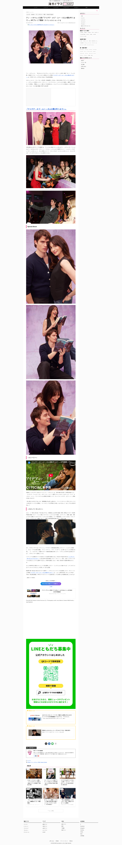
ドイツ (95, 53)
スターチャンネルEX (83, 36)
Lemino (88, 34)
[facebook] (49, 743)
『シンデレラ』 (71, 556)
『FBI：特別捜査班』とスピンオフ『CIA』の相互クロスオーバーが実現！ (67, 801)
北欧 (89, 55)
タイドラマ (45, 830)
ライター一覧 (83, 62)
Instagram (82, 828)
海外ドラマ (64, 824)
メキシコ (86, 55)
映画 (44, 14)
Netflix (91, 34)
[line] (52, 743)
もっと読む (51, 810)
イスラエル (95, 49)
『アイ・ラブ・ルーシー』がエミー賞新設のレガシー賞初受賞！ (34, 801)
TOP (82, 16)
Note (81, 833)
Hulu (93, 32)
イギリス (91, 49)
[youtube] (38, 756)
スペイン (87, 53)
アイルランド (82, 49)
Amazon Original (50, 14)
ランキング (83, 21)
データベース (66, 7)
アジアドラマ (55, 7)
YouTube (82, 830)
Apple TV (86, 32)
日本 (92, 55)
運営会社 (82, 68)
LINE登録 (82, 835)
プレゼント (76, 7)
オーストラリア (90, 51)
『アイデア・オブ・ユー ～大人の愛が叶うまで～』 (46, 109)
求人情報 (82, 64)
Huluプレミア (97, 32)
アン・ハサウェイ (39, 14)
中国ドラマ (45, 826)
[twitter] (46, 743)
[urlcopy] (55, 743)
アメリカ (87, 49)
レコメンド (46, 7)
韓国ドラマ (45, 824)
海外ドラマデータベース (85, 25)
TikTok (81, 831)
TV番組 (63, 828)
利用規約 (57, 840)
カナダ (94, 51)
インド (86, 51)
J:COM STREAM (83, 34)
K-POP (44, 832)
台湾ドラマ (45, 828)
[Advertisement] (51, 620)
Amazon (32, 14)
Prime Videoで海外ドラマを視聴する (50, 583)
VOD (86, 7)
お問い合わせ (83, 66)
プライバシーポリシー (64, 840)
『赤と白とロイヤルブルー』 (32, 558)
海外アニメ (64, 830)
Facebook (82, 826)
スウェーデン (82, 53)
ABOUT (82, 60)
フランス (82, 55)
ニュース (35, 7)
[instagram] (37, 756)
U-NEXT (95, 34)
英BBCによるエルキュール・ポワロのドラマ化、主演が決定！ (56, 730)
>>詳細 (50, 586)
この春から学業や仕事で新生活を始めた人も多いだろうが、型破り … (54, 718)
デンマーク (91, 53)
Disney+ (90, 32)
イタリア (82, 51)
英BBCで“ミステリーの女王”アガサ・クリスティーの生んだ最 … (53, 732)
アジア (44, 821)
